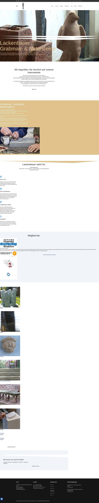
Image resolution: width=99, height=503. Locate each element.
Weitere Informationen (47, 254)
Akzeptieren (3, 253)
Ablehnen (8, 253)
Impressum (54, 254)
